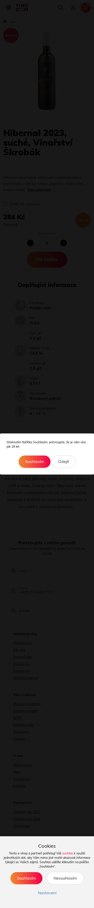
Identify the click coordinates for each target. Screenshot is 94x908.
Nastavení (47, 892)
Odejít (63, 461)
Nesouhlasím (65, 878)
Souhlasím (34, 461)
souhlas (67, 853)
